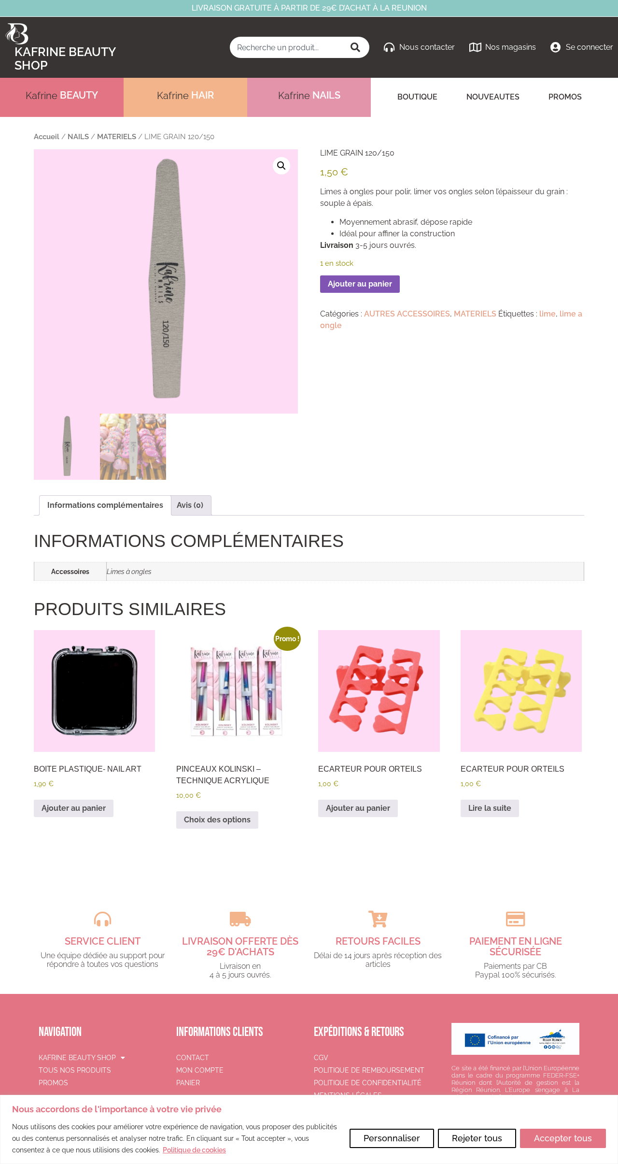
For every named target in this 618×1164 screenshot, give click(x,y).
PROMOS (565, 96)
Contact (192, 1058)
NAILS (78, 136)
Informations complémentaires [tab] (105, 505)
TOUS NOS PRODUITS (75, 1070)
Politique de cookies (194, 1150)
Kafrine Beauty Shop (64, 58)
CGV (321, 1058)
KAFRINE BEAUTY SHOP (77, 1058)
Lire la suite (489, 808)
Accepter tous (563, 1138)
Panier (188, 1083)
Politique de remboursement (369, 1070)
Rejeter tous (477, 1138)
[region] (309, 1129)
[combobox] (286, 47)
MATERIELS (116, 136)
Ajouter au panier (360, 283)
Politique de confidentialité (367, 1083)
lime (547, 313)
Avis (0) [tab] (190, 505)
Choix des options (217, 819)
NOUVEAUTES (493, 96)
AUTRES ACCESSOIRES (407, 313)
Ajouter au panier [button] (74, 808)
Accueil (46, 136)
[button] (281, 165)
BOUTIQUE (417, 96)
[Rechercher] (356, 47)
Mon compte (200, 1070)
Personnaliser (392, 1138)
